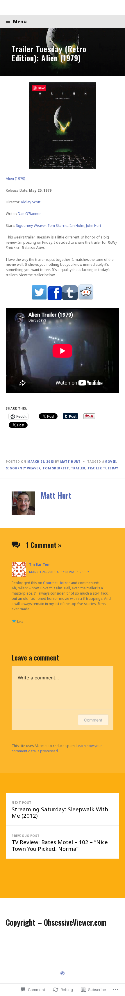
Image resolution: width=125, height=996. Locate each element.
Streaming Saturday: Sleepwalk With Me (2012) (60, 810)
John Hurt (93, 225)
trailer (78, 468)
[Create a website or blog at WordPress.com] (62, 973)
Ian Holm (76, 225)
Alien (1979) (15, 178)
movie (110, 462)
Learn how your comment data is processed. (57, 748)
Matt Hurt (70, 462)
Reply (84, 572)
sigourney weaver (23, 468)
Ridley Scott (30, 202)
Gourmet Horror (56, 582)
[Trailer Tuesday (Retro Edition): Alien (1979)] (62, 52)
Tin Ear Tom (40, 564)
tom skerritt (55, 468)
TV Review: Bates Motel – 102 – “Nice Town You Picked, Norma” (60, 843)
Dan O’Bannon (30, 213)
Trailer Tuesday (103, 468)
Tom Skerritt (57, 225)
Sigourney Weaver (31, 225)
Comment (93, 719)
